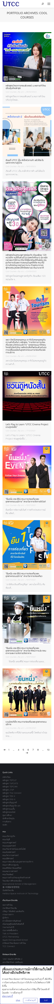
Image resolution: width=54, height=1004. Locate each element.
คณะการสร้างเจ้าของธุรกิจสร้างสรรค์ (16, 877)
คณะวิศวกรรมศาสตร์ (10, 855)
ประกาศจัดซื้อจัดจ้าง (10, 930)
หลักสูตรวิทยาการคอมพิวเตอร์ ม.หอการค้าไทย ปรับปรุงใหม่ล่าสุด (26, 87)
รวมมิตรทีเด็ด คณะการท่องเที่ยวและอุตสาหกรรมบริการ (26, 723)
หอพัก (5, 824)
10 (48, 749)
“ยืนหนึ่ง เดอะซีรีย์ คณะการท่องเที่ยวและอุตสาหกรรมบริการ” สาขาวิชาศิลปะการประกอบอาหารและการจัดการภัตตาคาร (26, 650)
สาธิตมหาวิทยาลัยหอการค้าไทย (14, 943)
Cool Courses (11, 92)
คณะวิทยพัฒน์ (8, 874)
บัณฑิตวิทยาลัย (8, 890)
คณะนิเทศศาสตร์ (9, 852)
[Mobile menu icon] (48, 3)
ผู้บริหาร (6, 917)
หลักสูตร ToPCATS (10, 783)
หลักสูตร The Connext (12, 793)
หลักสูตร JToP (8, 789)
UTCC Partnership (11, 936)
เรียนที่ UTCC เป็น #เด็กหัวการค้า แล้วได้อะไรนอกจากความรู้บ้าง (25, 161)
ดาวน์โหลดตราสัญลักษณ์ (12, 920)
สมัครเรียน (6, 777)
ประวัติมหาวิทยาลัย (10, 908)
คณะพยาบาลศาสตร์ (10, 871)
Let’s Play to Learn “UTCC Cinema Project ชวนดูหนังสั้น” (27, 425)
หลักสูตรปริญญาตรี (10, 802)
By (21, 92)
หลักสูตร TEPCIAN (10, 786)
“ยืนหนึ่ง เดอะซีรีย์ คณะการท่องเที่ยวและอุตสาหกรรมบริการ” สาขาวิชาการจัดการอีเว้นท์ (26, 500)
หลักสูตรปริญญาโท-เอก (11, 805)
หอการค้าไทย (8, 904)
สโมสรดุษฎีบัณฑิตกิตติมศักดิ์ (13, 924)
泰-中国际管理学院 (11, 887)
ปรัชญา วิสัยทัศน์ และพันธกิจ (13, 911)
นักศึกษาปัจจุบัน (8, 818)
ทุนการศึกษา (7, 815)
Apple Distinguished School (15, 939)
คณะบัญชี (6, 839)
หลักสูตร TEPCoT (10, 780)
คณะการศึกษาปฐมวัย (11, 864)
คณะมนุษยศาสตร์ (9, 845)
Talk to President (10, 933)
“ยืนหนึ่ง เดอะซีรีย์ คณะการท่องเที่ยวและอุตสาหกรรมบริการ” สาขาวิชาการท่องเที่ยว (24, 575)
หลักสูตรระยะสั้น (9, 808)
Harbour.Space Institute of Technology (20, 893)
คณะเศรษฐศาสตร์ (9, 842)
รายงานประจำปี (8, 927)
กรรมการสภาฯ (8, 914)
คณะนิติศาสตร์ (8, 858)
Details (30, 57)
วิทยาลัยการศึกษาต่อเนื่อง (12, 880)
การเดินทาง (7, 821)
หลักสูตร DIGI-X (9, 799)
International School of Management (19, 883)
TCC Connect (9, 946)
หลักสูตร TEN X (9, 796)
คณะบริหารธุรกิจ (9, 836)
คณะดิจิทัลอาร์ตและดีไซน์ (12, 868)
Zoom (23, 57)
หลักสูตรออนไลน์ (9, 812)
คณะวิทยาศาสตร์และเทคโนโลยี (14, 849)
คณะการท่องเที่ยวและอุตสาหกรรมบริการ (18, 861)
